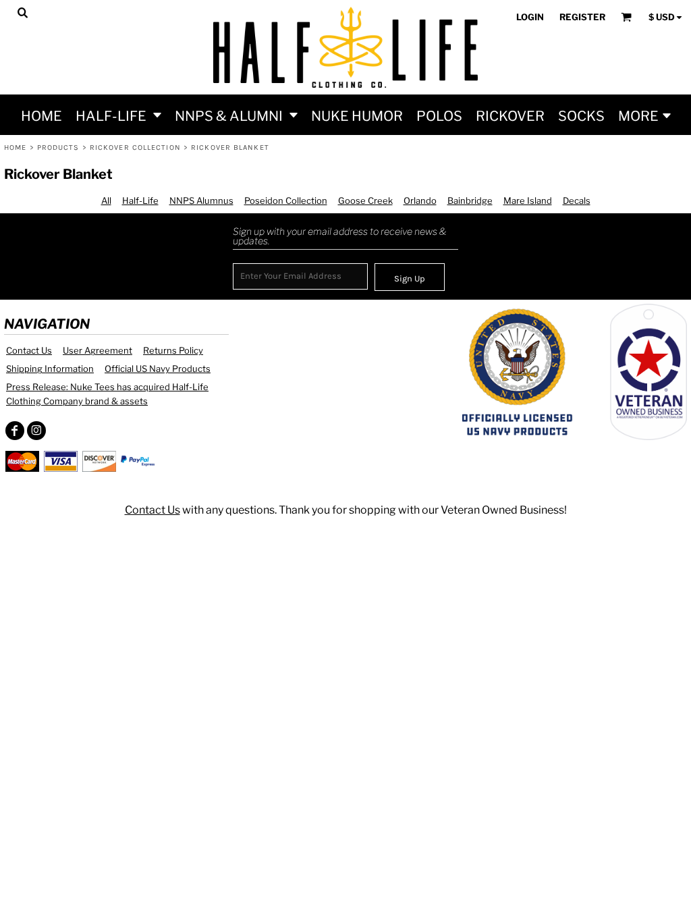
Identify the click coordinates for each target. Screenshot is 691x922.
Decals (576, 200)
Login (530, 16)
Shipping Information (50, 368)
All (106, 200)
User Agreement (97, 350)
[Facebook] (14, 430)
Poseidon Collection (285, 200)
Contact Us (29, 350)
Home (15, 147)
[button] (118, 114)
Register (582, 16)
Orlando (420, 200)
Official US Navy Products (158, 368)
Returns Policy (173, 350)
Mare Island (527, 200)
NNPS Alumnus (201, 200)
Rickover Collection (135, 147)
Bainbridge (470, 200)
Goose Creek (365, 200)
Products (58, 147)
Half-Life (140, 200)
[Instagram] (36, 430)
